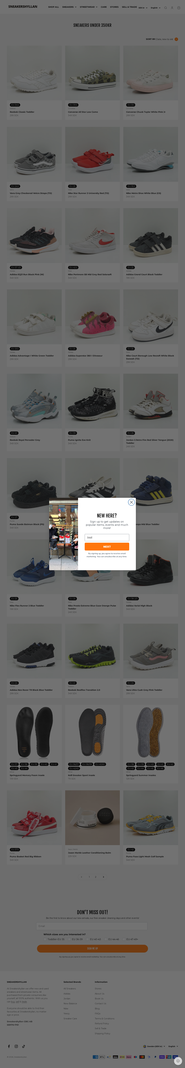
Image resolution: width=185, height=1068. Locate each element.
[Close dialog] (131, 502)
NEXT (107, 546)
